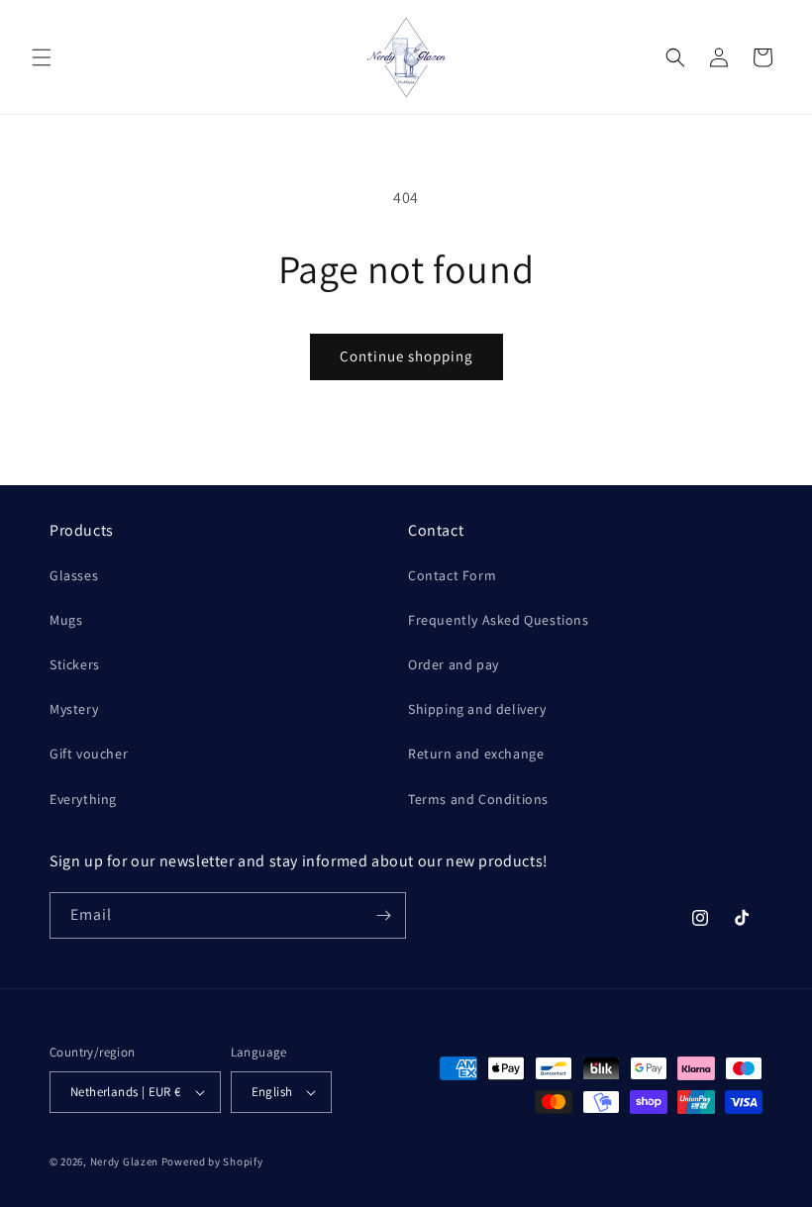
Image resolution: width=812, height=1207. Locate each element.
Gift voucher (89, 753)
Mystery (74, 709)
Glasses (74, 575)
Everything (83, 799)
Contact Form (452, 575)
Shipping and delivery (477, 709)
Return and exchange (476, 753)
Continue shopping (406, 356)
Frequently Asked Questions (498, 620)
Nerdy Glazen (124, 1161)
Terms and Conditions (478, 799)
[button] (41, 57)
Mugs (66, 620)
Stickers (75, 664)
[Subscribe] (383, 915)
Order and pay (453, 664)
